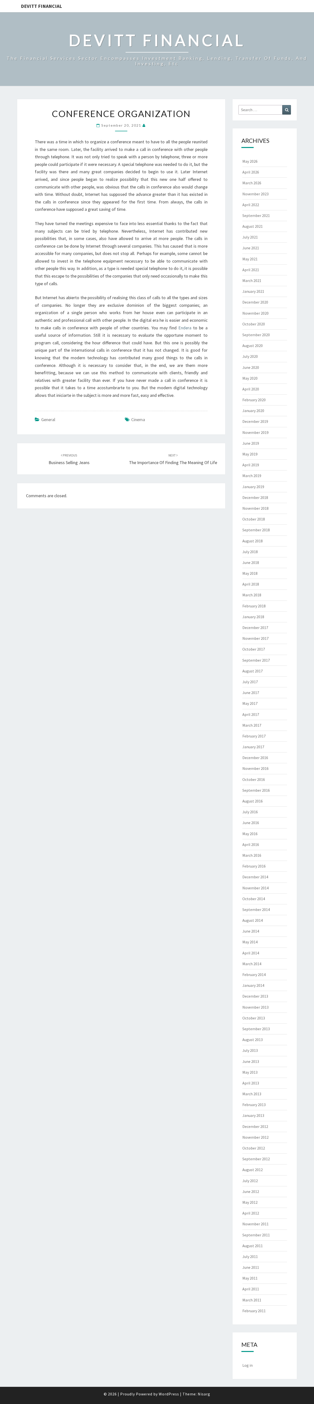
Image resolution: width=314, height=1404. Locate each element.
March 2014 (251, 963)
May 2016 (250, 833)
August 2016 (252, 801)
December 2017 (255, 627)
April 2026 (250, 172)
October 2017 (253, 649)
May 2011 (250, 1278)
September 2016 (256, 790)
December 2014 (255, 876)
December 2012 (255, 1126)
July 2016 (250, 811)
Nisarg (204, 1393)
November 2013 (255, 1007)
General (48, 419)
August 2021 (252, 226)
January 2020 (253, 410)
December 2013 (255, 996)
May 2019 (250, 454)
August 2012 (252, 1169)
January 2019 (253, 486)
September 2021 (256, 215)
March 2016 (251, 855)
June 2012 (250, 1191)
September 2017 (256, 660)
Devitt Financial (41, 6)
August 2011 (252, 1245)
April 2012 (250, 1213)
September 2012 (256, 1158)
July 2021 (250, 237)
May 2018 (250, 573)
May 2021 (250, 258)
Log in (247, 1365)
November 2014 (255, 887)
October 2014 (253, 898)
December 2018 (255, 497)
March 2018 (251, 594)
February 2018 (254, 605)
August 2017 (252, 671)
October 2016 (253, 779)
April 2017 (250, 714)
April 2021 (250, 269)
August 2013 (252, 1039)
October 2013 (253, 1018)
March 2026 (251, 182)
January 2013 (253, 1115)
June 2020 (250, 367)
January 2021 (253, 291)
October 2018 (253, 519)
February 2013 (254, 1104)
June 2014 (250, 931)
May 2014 (250, 941)
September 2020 (256, 334)
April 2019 (250, 464)
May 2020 (250, 378)
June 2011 (250, 1267)
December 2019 (255, 421)
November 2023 (255, 193)
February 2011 (254, 1310)
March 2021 (251, 280)
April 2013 (250, 1083)
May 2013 (250, 1072)
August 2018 (252, 540)
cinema (138, 419)
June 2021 (250, 247)
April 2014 (250, 952)
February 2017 (254, 736)
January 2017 (253, 746)
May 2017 (250, 703)
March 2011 (251, 1299)
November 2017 (255, 638)
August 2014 (252, 920)
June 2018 (250, 562)
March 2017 (251, 725)
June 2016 (250, 822)
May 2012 (250, 1202)
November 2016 (255, 768)
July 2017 (250, 681)
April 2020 (250, 389)
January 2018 (253, 616)
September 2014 (256, 909)
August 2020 (252, 345)
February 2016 (254, 866)
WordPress (169, 1393)
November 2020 (255, 313)
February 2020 (254, 399)
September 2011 (256, 1234)
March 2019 (251, 475)
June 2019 (250, 443)
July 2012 (250, 1180)
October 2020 (253, 323)
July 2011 (250, 1256)
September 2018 (256, 529)
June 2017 (250, 692)
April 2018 (250, 584)
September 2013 (256, 1028)
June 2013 (250, 1061)
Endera (184, 328)
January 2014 (253, 985)
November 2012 (255, 1137)
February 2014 (254, 974)
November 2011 (255, 1223)
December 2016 (255, 757)
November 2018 (255, 508)
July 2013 (250, 1050)
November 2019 (255, 432)
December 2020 (255, 302)
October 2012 (253, 1148)
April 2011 (250, 1288)
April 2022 (250, 204)
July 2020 (250, 356)
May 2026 (250, 161)
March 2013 (251, 1093)
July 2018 (250, 551)
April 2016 (250, 844)
